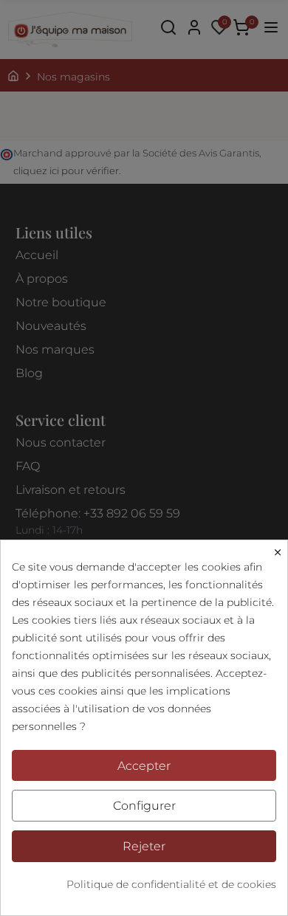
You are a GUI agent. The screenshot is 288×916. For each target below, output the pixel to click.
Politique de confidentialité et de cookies (171, 884)
